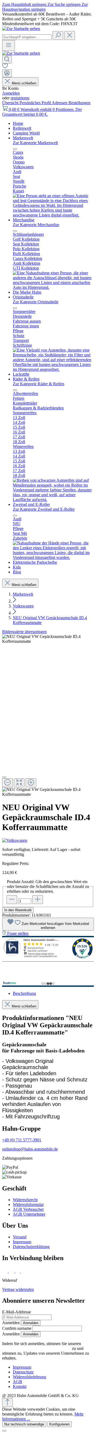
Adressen (60, 102)
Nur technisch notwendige (24, 1424)
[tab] (24, 993)
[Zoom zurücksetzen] (19, 782)
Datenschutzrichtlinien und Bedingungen (36, 1348)
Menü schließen (24, 83)
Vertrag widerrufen (18, 1289)
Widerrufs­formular (28, 1204)
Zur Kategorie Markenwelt (35, 142)
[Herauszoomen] (7, 782)
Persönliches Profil (35, 102)
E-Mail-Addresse (16, 1312)
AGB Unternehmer (29, 1214)
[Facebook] (5, 1271)
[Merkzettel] (5, 67)
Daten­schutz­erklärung (31, 1246)
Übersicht (10, 102)
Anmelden (11, 93)
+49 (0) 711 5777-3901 (21, 1140)
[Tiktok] (18, 1271)
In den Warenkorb (17, 910)
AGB (17, 1381)
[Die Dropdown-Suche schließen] (69, 35)
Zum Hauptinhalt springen (24, 4)
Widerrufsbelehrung (29, 1377)
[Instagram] (12, 1271)
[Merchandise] (53, 287)
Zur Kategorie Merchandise (36, 224)
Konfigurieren (59, 1424)
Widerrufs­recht (25, 1199)
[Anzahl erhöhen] (37, 899)
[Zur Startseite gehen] (21, 28)
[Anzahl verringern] (11, 899)
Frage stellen (18, 933)
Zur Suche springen (64, 4)
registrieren (20, 98)
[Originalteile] (53, 369)
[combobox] (26, 37)
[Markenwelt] (53, 215)
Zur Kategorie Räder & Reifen (38, 384)
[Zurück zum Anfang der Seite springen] (7, 1402)
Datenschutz (23, 1372)
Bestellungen (79, 102)
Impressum (22, 1241)
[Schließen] (4, 777)
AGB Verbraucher (28, 1209)
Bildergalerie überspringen (24, 631)
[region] (48, 715)
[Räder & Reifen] (53, 499)
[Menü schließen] (15, 149)
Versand (19, 1237)
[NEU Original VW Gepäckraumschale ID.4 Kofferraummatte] (48, 639)
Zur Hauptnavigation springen (45, 7)
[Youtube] (24, 1271)
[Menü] (8, 45)
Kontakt (19, 1386)
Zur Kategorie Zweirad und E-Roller (44, 509)
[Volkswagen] (48, 840)
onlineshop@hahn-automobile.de (30, 1149)
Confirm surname (16, 1328)
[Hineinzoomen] (31, 782)
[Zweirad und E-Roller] (53, 557)
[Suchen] (58, 35)
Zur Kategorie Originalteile (35, 302)
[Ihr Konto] (7, 73)
